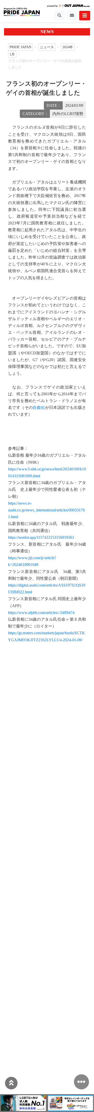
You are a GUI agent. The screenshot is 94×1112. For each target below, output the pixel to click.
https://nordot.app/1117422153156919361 (41, 537)
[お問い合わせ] (72, 15)
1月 (12, 54)
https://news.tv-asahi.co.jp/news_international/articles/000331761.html (46, 510)
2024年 (67, 47)
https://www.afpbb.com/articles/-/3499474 (41, 612)
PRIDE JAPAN (20, 47)
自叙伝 (39, 407)
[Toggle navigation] (59, 15)
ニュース (47, 47)
